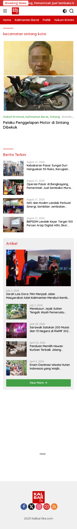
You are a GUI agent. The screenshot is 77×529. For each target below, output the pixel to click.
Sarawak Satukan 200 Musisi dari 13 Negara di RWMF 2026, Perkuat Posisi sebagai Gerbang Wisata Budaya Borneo (50, 329)
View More (37, 383)
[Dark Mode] (64, 11)
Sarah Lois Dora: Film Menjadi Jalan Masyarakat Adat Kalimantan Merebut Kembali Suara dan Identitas (38, 296)
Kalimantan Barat (36, 117)
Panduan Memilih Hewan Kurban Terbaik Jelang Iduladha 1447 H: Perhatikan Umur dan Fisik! (48, 348)
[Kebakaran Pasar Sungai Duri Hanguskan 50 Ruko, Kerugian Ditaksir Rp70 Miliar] (13, 168)
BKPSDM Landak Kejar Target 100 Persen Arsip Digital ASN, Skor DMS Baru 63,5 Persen (50, 223)
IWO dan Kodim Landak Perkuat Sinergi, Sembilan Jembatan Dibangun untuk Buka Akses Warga (49, 204)
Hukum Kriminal (13, 117)
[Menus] (6, 10)
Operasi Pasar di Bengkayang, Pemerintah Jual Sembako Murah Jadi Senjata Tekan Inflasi (49, 186)
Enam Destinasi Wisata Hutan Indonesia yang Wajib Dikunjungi (50, 366)
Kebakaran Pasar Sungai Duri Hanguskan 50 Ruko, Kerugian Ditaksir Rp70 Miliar (47, 167)
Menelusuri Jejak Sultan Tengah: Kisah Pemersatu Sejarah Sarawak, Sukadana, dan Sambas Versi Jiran (50, 310)
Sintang (55, 117)
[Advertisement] (38, 434)
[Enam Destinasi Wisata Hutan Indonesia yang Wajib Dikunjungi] (16, 368)
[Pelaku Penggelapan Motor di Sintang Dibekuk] (38, 75)
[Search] (71, 11)
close (43, 453)
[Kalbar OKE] (21, 10)
